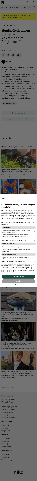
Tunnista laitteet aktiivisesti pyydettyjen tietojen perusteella (16, 250)
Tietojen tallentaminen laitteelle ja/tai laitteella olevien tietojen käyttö (16, 231)
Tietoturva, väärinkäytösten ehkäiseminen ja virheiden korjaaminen (15, 258)
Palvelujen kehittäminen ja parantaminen (14, 240)
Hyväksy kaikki (18, 277)
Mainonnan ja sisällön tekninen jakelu (13, 261)
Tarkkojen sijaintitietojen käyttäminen (13, 247)
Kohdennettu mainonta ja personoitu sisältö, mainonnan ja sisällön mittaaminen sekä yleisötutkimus (15, 236)
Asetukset (18, 281)
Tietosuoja (18, 285)
